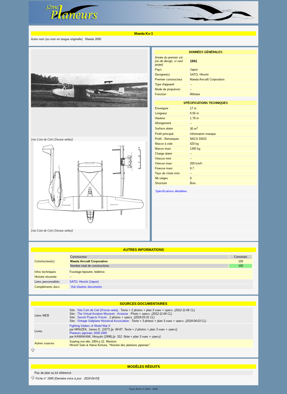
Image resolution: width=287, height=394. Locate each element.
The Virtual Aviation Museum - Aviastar (102, 313)
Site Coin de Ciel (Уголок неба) (97, 310)
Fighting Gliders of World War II (90, 325)
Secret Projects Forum (92, 317)
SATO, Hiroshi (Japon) (84, 281)
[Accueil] (143, 22)
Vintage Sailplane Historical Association (103, 321)
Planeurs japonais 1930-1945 (88, 333)
